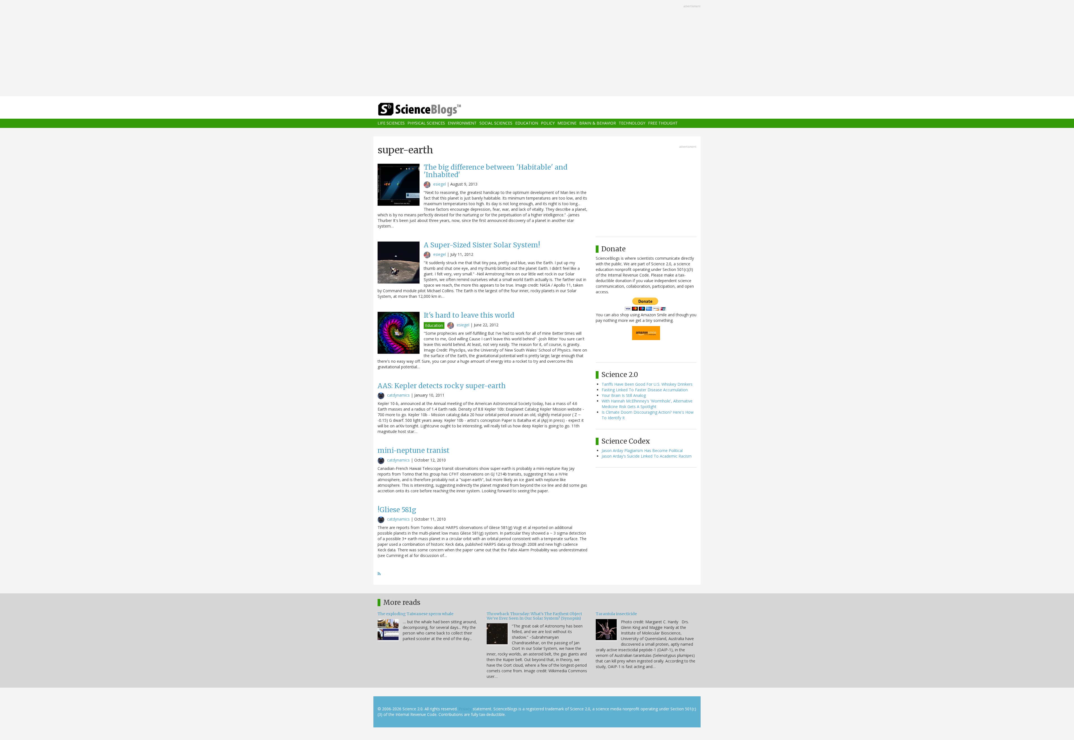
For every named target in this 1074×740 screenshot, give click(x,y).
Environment (462, 123)
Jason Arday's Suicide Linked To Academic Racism (647, 456)
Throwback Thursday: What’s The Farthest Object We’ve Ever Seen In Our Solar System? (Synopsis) (534, 615)
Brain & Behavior (597, 123)
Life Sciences (391, 123)
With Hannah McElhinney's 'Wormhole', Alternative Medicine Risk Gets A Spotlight (647, 403)
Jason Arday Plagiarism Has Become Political (642, 450)
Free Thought (663, 123)
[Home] (431, 109)
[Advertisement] (537, 49)
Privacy (465, 708)
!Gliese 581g (397, 509)
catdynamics (398, 395)
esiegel (439, 184)
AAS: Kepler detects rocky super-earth (442, 385)
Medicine (566, 123)
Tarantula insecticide (616, 613)
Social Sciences (495, 123)
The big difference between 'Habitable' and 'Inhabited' (495, 171)
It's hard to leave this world (469, 315)
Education (526, 123)
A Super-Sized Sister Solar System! (482, 245)
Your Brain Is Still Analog (624, 395)
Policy (548, 123)
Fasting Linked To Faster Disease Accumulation (645, 389)
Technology (632, 123)
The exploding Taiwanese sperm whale (415, 613)
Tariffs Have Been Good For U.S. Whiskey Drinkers (647, 384)
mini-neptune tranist (413, 450)
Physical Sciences (426, 123)
